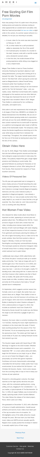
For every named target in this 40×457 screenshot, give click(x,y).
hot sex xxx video (27, 30)
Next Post (20, 438)
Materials (31, 446)
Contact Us (20, 449)
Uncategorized (7, 19)
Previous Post (20, 433)
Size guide (23, 446)
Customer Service (12, 446)
